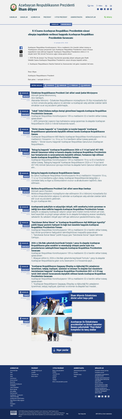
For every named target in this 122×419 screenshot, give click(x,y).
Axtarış (109, 17)
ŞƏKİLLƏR (87, 85)
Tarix (11, 372)
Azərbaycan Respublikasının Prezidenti (47, 5)
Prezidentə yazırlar (99, 372)
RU (106, 6)
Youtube (101, 9)
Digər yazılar (63, 350)
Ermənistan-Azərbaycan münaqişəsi (16, 384)
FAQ (67, 414)
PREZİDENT (47, 17)
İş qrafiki (33, 372)
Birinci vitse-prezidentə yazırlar (60, 382)
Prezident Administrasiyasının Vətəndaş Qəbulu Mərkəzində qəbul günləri (102, 379)
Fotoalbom (12, 404)
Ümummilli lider (14, 370)
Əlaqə (75, 376)
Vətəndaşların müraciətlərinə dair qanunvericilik (102, 375)
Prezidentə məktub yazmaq (101, 370)
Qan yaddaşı (13, 391)
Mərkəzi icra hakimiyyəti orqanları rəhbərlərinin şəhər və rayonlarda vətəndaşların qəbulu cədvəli (102, 390)
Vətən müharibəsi (14, 387)
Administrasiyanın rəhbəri (80, 370)
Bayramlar (12, 382)
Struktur (76, 372)
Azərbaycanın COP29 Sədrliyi (17, 398)
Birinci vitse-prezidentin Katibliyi (58, 371)
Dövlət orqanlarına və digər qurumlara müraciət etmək (101, 385)
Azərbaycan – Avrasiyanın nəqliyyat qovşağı (16, 395)
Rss (111, 9)
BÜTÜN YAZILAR (37, 85)
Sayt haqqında (82, 414)
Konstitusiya (13, 378)
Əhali (11, 376)
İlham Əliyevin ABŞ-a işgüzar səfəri (17, 401)
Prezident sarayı (78, 374)
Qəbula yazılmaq (99, 383)
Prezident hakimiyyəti (36, 370)
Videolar (54, 380)
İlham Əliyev (28, 9)
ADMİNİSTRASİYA (76, 17)
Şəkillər (54, 378)
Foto (92, 6)
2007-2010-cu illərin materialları (104, 414)
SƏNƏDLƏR (24, 17)
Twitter (108, 9)
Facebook (105, 9)
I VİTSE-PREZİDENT (60, 17)
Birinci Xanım (34, 376)
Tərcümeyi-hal (34, 374)
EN (111, 6)
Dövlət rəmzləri (13, 380)
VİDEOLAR (74, 85)
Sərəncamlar (66, 24)
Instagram (98, 9)
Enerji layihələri (13, 393)
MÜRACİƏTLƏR (91, 17)
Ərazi (11, 374)
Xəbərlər (55, 376)
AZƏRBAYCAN (35, 17)
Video (100, 6)
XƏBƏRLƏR (13, 17)
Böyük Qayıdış (13, 389)
